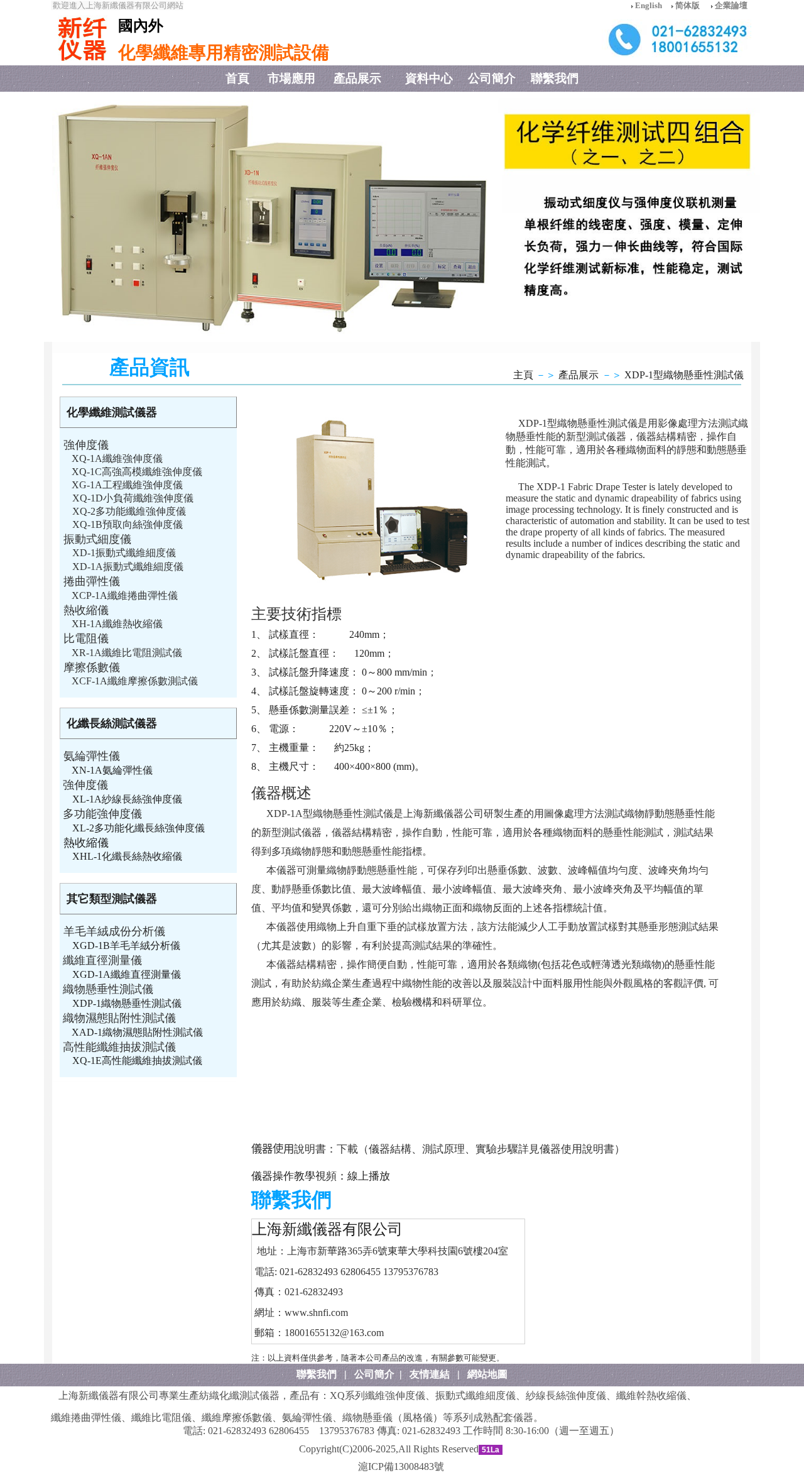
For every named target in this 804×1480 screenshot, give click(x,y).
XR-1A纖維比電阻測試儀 (127, 652)
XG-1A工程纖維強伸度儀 (127, 485)
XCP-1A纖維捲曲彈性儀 (125, 595)
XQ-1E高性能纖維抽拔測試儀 (137, 1060)
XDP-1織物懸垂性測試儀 (127, 1003)
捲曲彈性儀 (91, 581)
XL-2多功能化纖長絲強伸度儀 (138, 828)
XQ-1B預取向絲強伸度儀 (127, 524)
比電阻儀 (86, 638)
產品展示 (578, 375)
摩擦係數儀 (91, 667)
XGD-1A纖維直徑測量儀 (126, 974)
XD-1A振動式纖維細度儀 (127, 566)
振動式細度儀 (97, 539)
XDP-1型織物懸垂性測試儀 (684, 375)
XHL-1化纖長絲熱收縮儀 (127, 856)
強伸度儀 (86, 445)
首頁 (237, 78)
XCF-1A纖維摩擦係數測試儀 (135, 681)
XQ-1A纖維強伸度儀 (117, 458)
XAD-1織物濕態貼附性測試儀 (137, 1032)
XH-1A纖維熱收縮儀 (117, 623)
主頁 (523, 375)
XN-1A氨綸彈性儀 (112, 770)
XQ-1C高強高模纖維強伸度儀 (137, 471)
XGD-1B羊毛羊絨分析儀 (126, 945)
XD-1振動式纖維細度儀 (124, 552)
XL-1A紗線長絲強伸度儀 (127, 799)
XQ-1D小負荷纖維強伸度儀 (132, 498)
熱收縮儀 (86, 610)
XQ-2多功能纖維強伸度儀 (129, 511)
